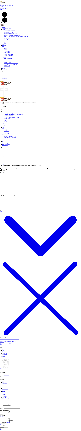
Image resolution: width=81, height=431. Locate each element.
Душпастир (3, 356)
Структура (3, 29)
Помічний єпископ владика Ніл (8, 31)
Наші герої (3, 27)
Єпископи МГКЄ (6, 53)
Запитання (2, 408)
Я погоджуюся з (6, 422)
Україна (5, 42)
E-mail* (9, 419)
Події (3, 44)
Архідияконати (4, 57)
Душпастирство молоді (7, 51)
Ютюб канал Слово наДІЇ (4, 8)
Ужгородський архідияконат (8, 58)
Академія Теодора (4, 78)
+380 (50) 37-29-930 (6, 375)
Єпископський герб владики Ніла (8, 32)
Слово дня (3, 351)
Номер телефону (10, 420)
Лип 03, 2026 (2, 346)
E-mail (9, 411)
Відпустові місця (4, 354)
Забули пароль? (2, 414)
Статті (3, 46)
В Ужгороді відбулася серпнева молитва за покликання (8, 341)
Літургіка (5, 47)
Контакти (3, 68)
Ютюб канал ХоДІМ (3, 7)
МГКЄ (5, 43)
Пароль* (9, 421)
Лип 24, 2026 (2, 344)
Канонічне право (6, 131)
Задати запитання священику (7, 71)
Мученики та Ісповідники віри (8, 54)
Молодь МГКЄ (4, 56)
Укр (2, 79)
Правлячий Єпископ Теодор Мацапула (9, 30)
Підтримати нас (4, 69)
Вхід (1, 424)
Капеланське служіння (7, 38)
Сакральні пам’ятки (5, 353)
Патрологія (5, 49)
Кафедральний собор (5, 390)
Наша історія (5, 50)
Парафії (5, 120)
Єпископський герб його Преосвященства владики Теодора (14, 114)
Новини (3, 123)
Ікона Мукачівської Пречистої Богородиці (10, 137)
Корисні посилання (5, 61)
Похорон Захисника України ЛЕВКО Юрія (6, 343)
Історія (3, 134)
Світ (4, 41)
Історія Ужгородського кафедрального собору (10, 55)
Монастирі (5, 37)
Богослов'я (5, 48)
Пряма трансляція (4, 383)
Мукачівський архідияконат (6, 144)
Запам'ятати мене (3, 413)
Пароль (9, 412)
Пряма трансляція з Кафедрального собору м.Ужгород (11, 67)
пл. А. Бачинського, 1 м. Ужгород (5, 373)
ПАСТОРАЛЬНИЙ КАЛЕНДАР (6, 28)
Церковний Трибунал (7, 34)
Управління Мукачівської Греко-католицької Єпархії (11, 117)
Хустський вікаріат (5, 145)
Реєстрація (1, 416)
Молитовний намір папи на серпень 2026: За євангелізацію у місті (9, 339)
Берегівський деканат (7, 60)
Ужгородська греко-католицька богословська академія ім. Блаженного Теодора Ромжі (16, 36)
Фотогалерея (4, 45)
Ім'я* (9, 418)
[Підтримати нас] (2, 141)
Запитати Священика (7, 52)
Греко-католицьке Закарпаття (4, 4)
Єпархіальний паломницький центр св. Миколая (7, 5)
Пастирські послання (7, 126)
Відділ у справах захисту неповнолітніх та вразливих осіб (12, 35)
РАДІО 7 (1, 9)
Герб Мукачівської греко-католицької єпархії (10, 33)
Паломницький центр (5, 389)
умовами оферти (8, 422)
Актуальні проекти (6, 39)
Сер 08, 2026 (2, 342)
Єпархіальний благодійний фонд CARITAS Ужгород (11, 64)
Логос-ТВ (1, 6)
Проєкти (3, 388)
